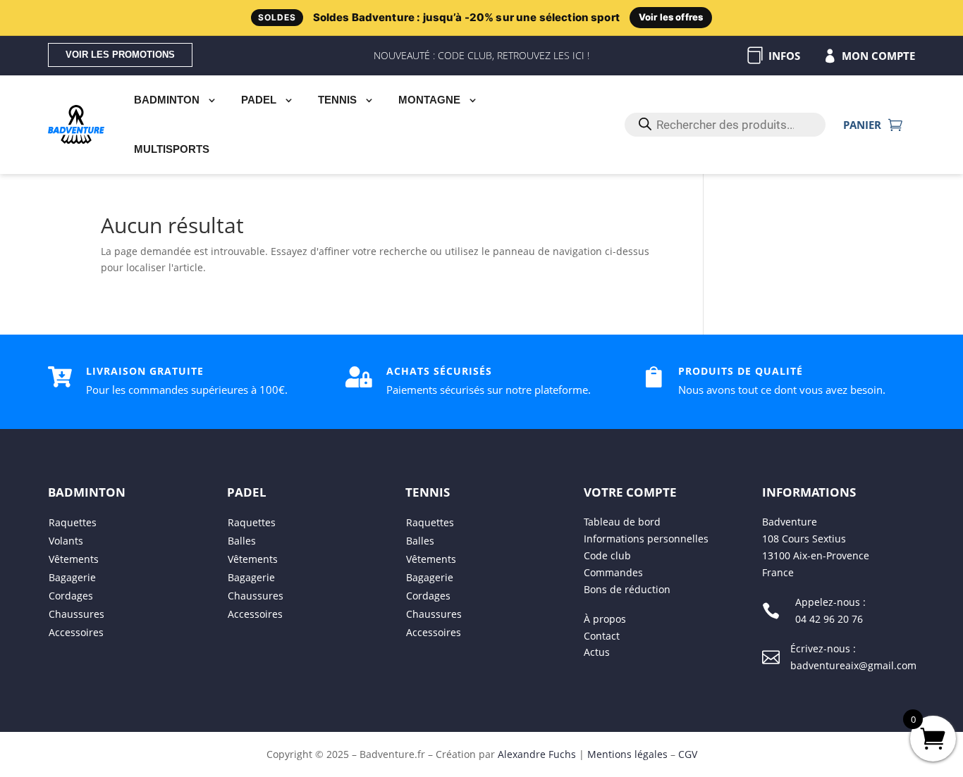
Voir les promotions (120, 54)
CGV (687, 754)
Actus (597, 652)
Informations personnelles (646, 538)
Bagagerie (72, 578)
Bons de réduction (627, 589)
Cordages (71, 596)
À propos (605, 619)
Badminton (167, 100)
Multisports (171, 149)
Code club (607, 555)
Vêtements (74, 559)
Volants (66, 541)
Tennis (337, 100)
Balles (242, 541)
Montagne (429, 100)
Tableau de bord (622, 522)
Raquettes (73, 523)
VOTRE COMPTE (630, 493)
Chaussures (76, 614)
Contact (602, 635)
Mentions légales (627, 754)
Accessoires (76, 633)
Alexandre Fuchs (537, 754)
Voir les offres (671, 17)
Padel (258, 100)
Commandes (613, 572)
